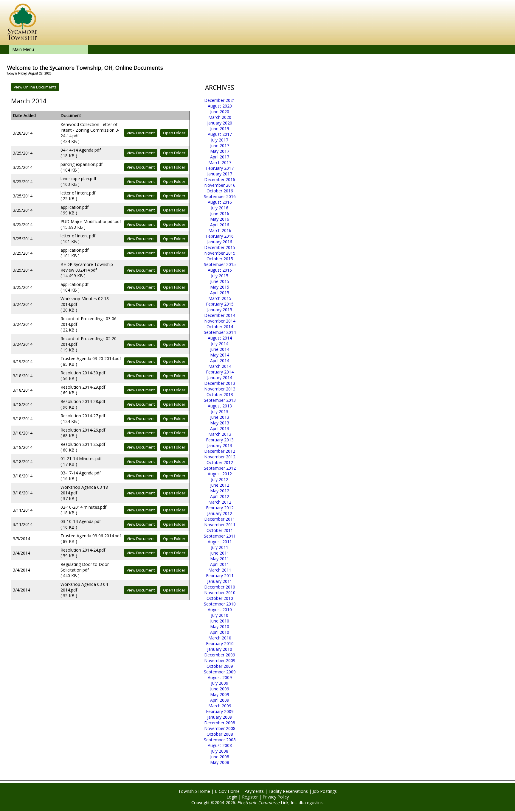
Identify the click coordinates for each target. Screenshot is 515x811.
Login (232, 797)
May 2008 (219, 762)
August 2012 (220, 474)
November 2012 (219, 457)
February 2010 (220, 643)
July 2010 (219, 615)
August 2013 (220, 406)
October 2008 (220, 734)
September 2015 (220, 264)
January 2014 (219, 377)
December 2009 (219, 655)
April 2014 (219, 360)
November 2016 (219, 185)
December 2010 (219, 587)
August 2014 (220, 338)
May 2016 (219, 219)
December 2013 (219, 383)
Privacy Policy (276, 797)
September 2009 (220, 672)
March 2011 (219, 570)
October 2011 (220, 530)
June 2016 (219, 213)
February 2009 (220, 711)
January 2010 (219, 649)
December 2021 (219, 100)
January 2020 (219, 123)
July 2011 (219, 547)
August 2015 (220, 270)
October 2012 (220, 462)
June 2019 (219, 128)
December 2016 (219, 179)
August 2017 (220, 134)
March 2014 (219, 366)
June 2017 (219, 145)
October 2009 (220, 666)
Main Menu (23, 49)
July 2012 (219, 479)
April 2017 (219, 157)
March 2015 (219, 298)
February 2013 (220, 440)
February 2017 (220, 168)
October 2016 (220, 191)
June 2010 (219, 621)
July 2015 (219, 275)
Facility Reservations (288, 791)
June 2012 (219, 485)
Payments (254, 791)
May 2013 (219, 423)
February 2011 (220, 575)
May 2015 (219, 287)
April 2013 (219, 428)
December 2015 (219, 247)
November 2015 (219, 253)
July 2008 (219, 751)
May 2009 (219, 694)
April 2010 (219, 632)
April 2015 (219, 292)
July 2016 (219, 208)
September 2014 (220, 332)
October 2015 (220, 258)
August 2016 (220, 202)
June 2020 (219, 111)
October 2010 (220, 598)
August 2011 (220, 541)
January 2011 (219, 581)
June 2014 (219, 349)
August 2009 (220, 677)
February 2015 (220, 304)
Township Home (194, 791)
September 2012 (220, 468)
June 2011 (219, 553)
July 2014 (219, 343)
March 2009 (219, 706)
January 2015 (219, 309)
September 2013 (220, 400)
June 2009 (219, 689)
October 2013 (220, 394)
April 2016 (219, 225)
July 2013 (219, 411)
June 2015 (219, 281)
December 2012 (219, 451)
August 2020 (220, 106)
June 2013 (219, 417)
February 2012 (220, 507)
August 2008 (220, 745)
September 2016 (220, 196)
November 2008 (219, 728)
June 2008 (219, 756)
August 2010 (220, 609)
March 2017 (219, 162)
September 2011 (220, 536)
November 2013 (219, 389)
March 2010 (219, 638)
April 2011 (219, 564)
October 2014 (220, 326)
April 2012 (219, 496)
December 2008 (219, 723)
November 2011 (219, 524)
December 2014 (219, 315)
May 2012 (219, 491)
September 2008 (220, 739)
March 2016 (219, 230)
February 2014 (220, 372)
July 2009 (219, 683)
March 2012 (219, 502)
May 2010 (219, 626)
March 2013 (219, 434)
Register (250, 797)
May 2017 (219, 151)
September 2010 (220, 604)
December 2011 (219, 519)
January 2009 (219, 717)
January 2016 (219, 242)
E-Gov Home (227, 791)
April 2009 (219, 700)
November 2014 (219, 321)
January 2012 (219, 513)
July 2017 (219, 140)
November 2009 (219, 660)
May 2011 (219, 558)
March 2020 (219, 117)
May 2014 (219, 355)
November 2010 (219, 592)
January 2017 (219, 174)
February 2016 (220, 236)
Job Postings (325, 791)
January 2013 (219, 445)
